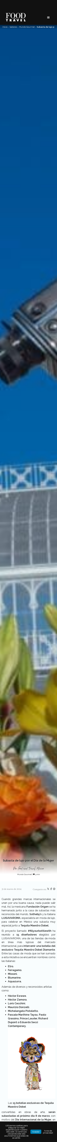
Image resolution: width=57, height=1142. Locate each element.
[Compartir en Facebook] (51, 889)
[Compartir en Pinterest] (54, 889)
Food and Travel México (31, 868)
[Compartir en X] (48, 889)
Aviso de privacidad (48, 1132)
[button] (48, 17)
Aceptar (36, 1132)
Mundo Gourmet (27, 27)
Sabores (13, 27)
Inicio (5, 27)
